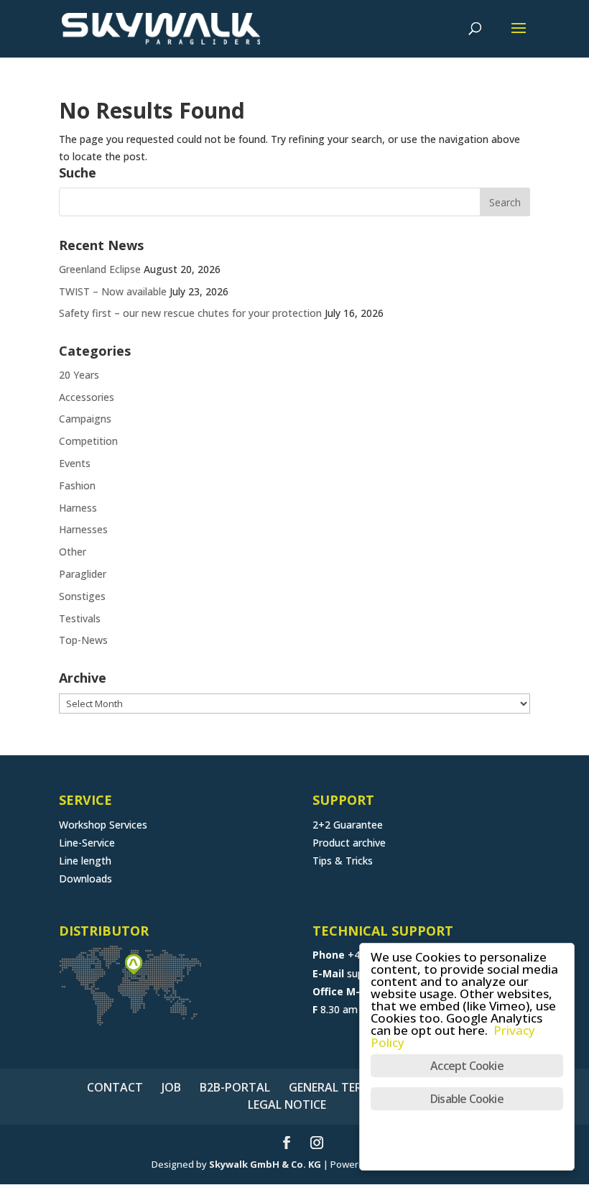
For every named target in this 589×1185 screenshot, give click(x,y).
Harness (78, 508)
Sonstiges (82, 596)
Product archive (349, 842)
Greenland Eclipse (100, 269)
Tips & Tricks (342, 860)
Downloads (85, 878)
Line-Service (87, 842)
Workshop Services (103, 824)
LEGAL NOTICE (287, 1104)
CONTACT (115, 1087)
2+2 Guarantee (347, 824)
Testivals (80, 618)
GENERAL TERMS (334, 1087)
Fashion (77, 485)
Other (72, 551)
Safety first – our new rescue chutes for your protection (190, 313)
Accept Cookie (467, 1066)
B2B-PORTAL (235, 1087)
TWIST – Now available (113, 291)
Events (75, 463)
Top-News (83, 640)
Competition (88, 441)
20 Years (79, 375)
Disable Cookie (467, 1099)
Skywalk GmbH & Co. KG (265, 1164)
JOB (171, 1087)
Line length (85, 860)
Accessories (86, 397)
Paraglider (82, 574)
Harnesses (83, 529)
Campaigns (85, 418)
